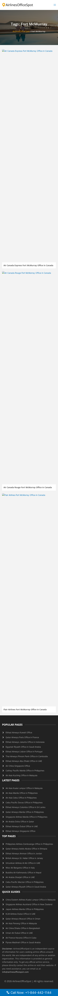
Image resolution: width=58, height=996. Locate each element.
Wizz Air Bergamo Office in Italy (20, 867)
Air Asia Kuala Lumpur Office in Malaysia (24, 788)
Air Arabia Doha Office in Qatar (20, 821)
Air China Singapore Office (18, 766)
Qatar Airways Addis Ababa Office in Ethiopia (26, 848)
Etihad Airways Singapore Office (20, 831)
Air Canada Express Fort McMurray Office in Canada (28, 265)
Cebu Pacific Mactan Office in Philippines (25, 882)
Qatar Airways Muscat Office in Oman (23, 918)
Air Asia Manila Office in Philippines (22, 793)
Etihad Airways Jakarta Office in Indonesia (25, 742)
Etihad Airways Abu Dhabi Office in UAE (24, 761)
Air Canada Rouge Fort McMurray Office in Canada (28, 487)
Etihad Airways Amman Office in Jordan (24, 853)
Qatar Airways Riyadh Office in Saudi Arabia (26, 887)
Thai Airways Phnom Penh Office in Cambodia (27, 756)
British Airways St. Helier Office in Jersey (24, 858)
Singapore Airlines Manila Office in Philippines (26, 817)
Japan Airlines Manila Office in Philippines (25, 909)
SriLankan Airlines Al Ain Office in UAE (23, 863)
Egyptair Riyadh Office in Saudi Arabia (23, 747)
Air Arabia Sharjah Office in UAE (20, 877)
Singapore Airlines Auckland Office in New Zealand (29, 904)
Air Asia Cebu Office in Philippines (21, 797)
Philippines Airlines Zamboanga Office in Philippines (29, 844)
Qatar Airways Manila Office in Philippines (25, 812)
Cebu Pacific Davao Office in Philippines (24, 802)
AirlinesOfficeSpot (21, 31)
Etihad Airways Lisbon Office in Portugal (24, 751)
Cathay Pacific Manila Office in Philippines (25, 770)
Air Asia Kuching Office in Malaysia (21, 775)
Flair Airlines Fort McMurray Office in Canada (25, 709)
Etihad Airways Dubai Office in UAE (22, 826)
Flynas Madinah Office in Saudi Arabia (23, 942)
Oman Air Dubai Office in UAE (19, 933)
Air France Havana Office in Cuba (21, 937)
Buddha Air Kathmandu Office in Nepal (23, 872)
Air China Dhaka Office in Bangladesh (23, 928)
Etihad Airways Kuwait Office (19, 732)
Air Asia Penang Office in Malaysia (21, 923)
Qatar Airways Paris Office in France (22, 737)
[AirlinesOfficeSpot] (17, 5)
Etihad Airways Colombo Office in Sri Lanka (25, 807)
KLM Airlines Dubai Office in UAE (20, 914)
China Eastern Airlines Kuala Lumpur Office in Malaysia (30, 899)
